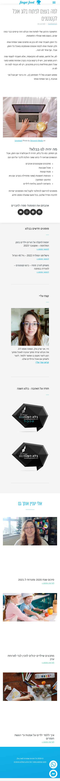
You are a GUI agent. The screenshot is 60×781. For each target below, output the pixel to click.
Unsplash (18, 141)
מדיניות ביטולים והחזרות (22, 762)
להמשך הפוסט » (43, 249)
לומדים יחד (41, 24)
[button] (54, 2)
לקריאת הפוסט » (48, 583)
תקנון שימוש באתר (39, 762)
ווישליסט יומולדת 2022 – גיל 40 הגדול (30, 255)
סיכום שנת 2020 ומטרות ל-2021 (36, 579)
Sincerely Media (36, 141)
